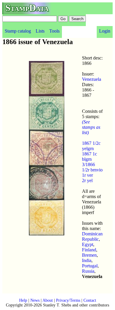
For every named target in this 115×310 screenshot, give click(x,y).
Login (104, 30)
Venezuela (91, 79)
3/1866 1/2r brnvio (92, 167)
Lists (40, 30)
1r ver (87, 175)
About (47, 300)
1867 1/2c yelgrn (91, 146)
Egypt (87, 244)
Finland (89, 249)
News (35, 300)
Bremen (89, 255)
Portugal (90, 265)
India (86, 260)
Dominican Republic (92, 236)
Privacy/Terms (68, 300)
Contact (89, 300)
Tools (54, 30)
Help (23, 300)
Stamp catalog (18, 30)
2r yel (87, 180)
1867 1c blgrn (89, 156)
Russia (88, 271)
